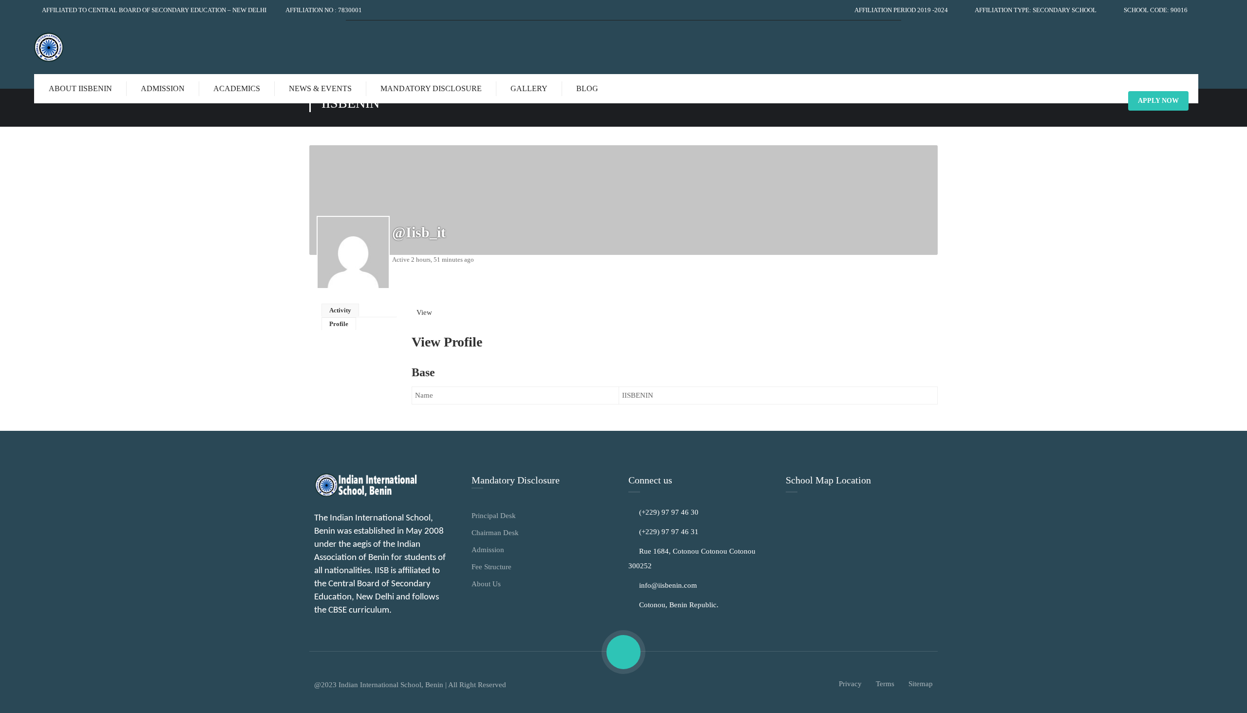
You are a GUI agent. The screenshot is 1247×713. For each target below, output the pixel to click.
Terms (885, 684)
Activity (340, 310)
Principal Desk (494, 516)
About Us (486, 584)
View (424, 312)
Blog (587, 88)
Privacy (850, 684)
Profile (338, 324)
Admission (488, 550)
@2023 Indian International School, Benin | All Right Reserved (410, 685)
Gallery (529, 88)
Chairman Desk (495, 533)
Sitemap (920, 684)
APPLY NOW (1158, 100)
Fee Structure (491, 567)
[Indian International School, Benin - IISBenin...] (58, 47)
